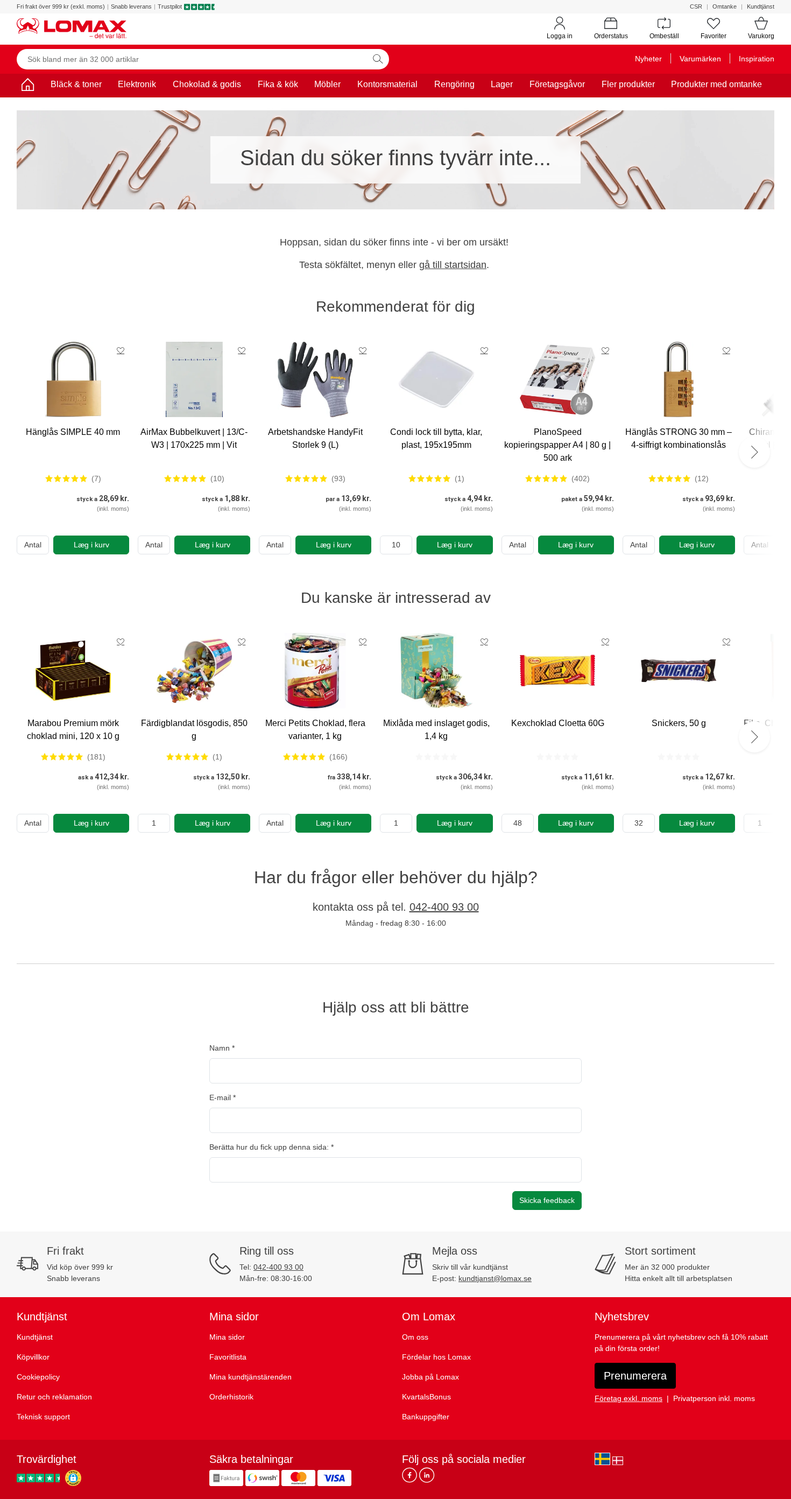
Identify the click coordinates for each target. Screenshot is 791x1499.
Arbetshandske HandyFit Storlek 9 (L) (315, 438)
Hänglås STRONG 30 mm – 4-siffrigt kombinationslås (678, 438)
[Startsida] (27, 86)
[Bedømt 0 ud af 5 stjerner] (436, 757)
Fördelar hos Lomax (436, 1357)
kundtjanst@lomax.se (495, 1278)
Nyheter (648, 58)
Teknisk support (43, 1416)
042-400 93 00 (444, 907)
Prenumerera (635, 1376)
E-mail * (222, 1097)
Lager (502, 84)
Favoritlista (227, 1357)
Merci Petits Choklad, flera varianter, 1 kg (315, 730)
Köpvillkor (33, 1357)
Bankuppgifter (425, 1416)
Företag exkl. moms (628, 1398)
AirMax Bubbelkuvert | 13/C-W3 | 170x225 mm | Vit (194, 438)
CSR (696, 6)
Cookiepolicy (38, 1377)
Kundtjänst (760, 6)
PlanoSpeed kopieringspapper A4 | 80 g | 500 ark (557, 444)
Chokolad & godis (207, 84)
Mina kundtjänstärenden (250, 1377)
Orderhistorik (231, 1396)
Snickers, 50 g (679, 723)
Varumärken (700, 58)
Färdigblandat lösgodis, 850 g (194, 730)
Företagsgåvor (557, 84)
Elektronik (137, 84)
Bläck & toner (76, 84)
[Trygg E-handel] (73, 1478)
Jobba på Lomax (430, 1377)
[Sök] (378, 59)
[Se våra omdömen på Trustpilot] (40, 1478)
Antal (32, 544)
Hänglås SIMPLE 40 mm (73, 432)
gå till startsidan (452, 264)
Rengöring (454, 84)
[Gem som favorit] (120, 350)
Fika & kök (278, 84)
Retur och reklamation (54, 1396)
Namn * (222, 1048)
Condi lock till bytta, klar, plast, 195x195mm (436, 438)
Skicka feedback (547, 1200)
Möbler (327, 84)
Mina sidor (227, 1337)
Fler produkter (628, 84)
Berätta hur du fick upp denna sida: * (271, 1147)
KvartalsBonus (426, 1396)
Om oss (415, 1337)
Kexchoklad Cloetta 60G (557, 723)
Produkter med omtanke (716, 84)
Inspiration (756, 58)
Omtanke (724, 6)
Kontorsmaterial (387, 84)
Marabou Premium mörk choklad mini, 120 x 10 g (73, 730)
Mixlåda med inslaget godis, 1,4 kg (436, 730)
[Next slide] (754, 452)
